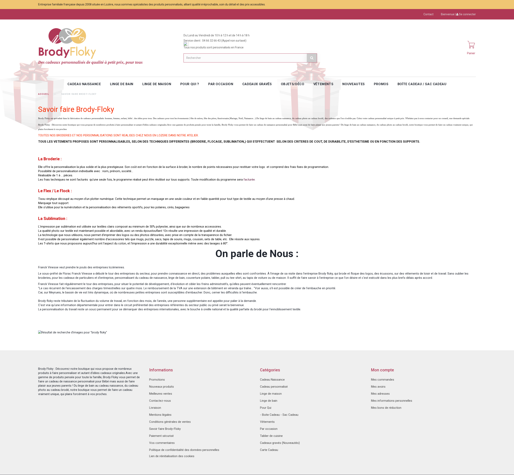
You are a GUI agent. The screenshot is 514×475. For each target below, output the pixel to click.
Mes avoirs (378, 386)
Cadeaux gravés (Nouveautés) (280, 443)
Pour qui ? (189, 84)
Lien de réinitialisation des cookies (171, 456)
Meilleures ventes (160, 393)
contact (428, 14)
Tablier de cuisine (271, 436)
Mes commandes (382, 379)
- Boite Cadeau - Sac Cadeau (279, 415)
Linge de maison (271, 393)
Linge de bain (268, 400)
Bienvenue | (458, 14)
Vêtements (267, 422)
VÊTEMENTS (323, 84)
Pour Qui (265, 408)
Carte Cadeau (269, 450)
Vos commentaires (162, 443)
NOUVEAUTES (353, 84)
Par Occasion (220, 84)
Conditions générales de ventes (170, 422)
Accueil (43, 94)
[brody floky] (68, 42)
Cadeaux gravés (257, 84)
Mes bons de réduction (386, 408)
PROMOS (381, 84)
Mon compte (382, 370)
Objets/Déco (292, 84)
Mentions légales (160, 415)
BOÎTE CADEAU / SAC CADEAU (422, 84)
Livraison (155, 408)
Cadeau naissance (84, 84)
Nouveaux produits (161, 386)
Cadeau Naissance (272, 379)
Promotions (157, 379)
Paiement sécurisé (161, 436)
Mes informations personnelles (391, 400)
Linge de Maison (156, 84)
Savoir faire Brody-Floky (165, 429)
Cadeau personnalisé (274, 386)
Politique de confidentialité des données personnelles (184, 450)
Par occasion (268, 429)
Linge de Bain (121, 84)
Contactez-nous (160, 400)
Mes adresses (380, 393)
